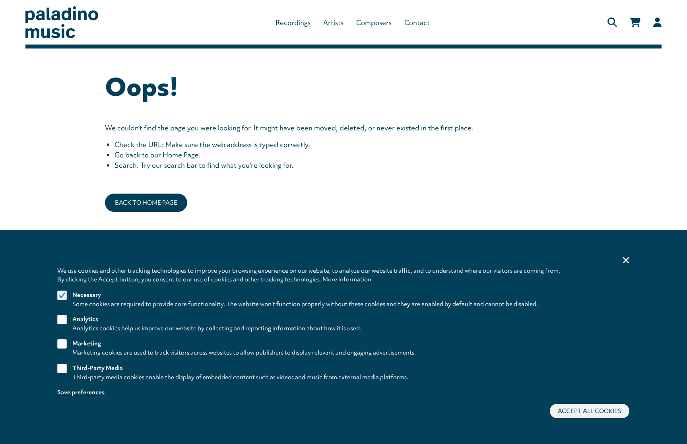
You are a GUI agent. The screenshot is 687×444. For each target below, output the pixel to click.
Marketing (86, 344)
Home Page (181, 154)
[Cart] (635, 22)
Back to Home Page (146, 203)
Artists (333, 22)
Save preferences (81, 392)
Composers (374, 22)
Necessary (86, 295)
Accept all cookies (589, 411)
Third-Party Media (97, 368)
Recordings (293, 22)
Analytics (85, 319)
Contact (417, 22)
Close (626, 260)
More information (346, 279)
